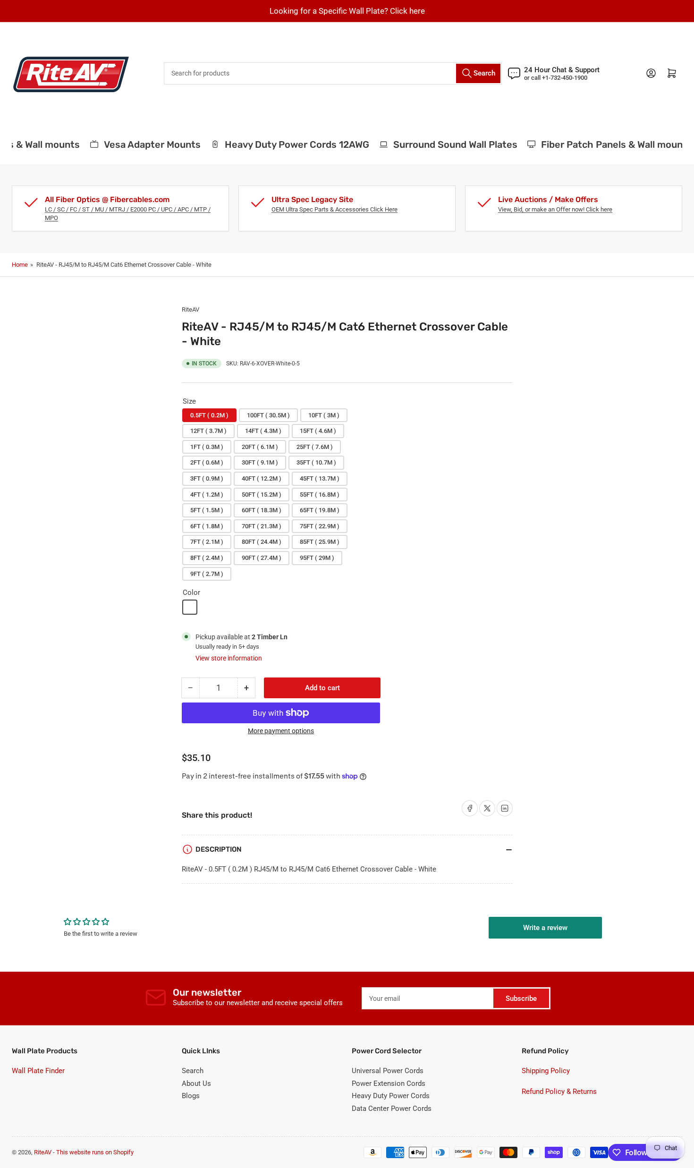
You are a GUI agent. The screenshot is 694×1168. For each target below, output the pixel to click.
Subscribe (521, 998)
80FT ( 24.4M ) (261, 541)
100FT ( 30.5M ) (268, 415)
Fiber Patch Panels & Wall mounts (609, 144)
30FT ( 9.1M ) (260, 462)
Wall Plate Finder (38, 1070)
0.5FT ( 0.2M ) (209, 415)
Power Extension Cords (388, 1083)
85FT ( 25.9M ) (319, 541)
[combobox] (333, 73)
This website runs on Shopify (95, 1152)
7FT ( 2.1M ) (206, 541)
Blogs (191, 1096)
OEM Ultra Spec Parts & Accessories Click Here (334, 209)
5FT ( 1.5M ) (206, 510)
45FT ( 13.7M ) (319, 478)
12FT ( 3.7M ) (208, 430)
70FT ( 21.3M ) (261, 526)
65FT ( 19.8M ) (319, 510)
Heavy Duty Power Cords (391, 1096)
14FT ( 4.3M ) (263, 430)
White (189, 607)
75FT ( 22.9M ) (319, 526)
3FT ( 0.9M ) (206, 478)
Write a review (545, 927)
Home (20, 264)
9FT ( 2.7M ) (206, 573)
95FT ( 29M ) (317, 557)
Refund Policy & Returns (559, 1091)
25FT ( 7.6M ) (314, 446)
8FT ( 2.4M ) (206, 557)
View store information (228, 658)
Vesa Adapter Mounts (144, 144)
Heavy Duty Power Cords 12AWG (289, 144)
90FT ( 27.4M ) (261, 557)
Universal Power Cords (387, 1070)
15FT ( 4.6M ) (318, 430)
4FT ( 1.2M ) (206, 494)
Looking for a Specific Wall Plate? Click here (347, 11)
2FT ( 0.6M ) (206, 462)
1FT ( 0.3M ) (206, 446)
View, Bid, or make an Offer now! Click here (555, 209)
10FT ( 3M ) (323, 415)
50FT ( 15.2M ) (261, 494)
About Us (196, 1083)
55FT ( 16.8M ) (319, 494)
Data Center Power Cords (392, 1108)
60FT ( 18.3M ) (261, 510)
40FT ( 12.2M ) (261, 478)
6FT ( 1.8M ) (206, 526)
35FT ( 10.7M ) (316, 462)
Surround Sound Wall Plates (447, 144)
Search (192, 1070)
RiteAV (190, 309)
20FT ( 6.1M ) (260, 446)
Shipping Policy (546, 1070)
